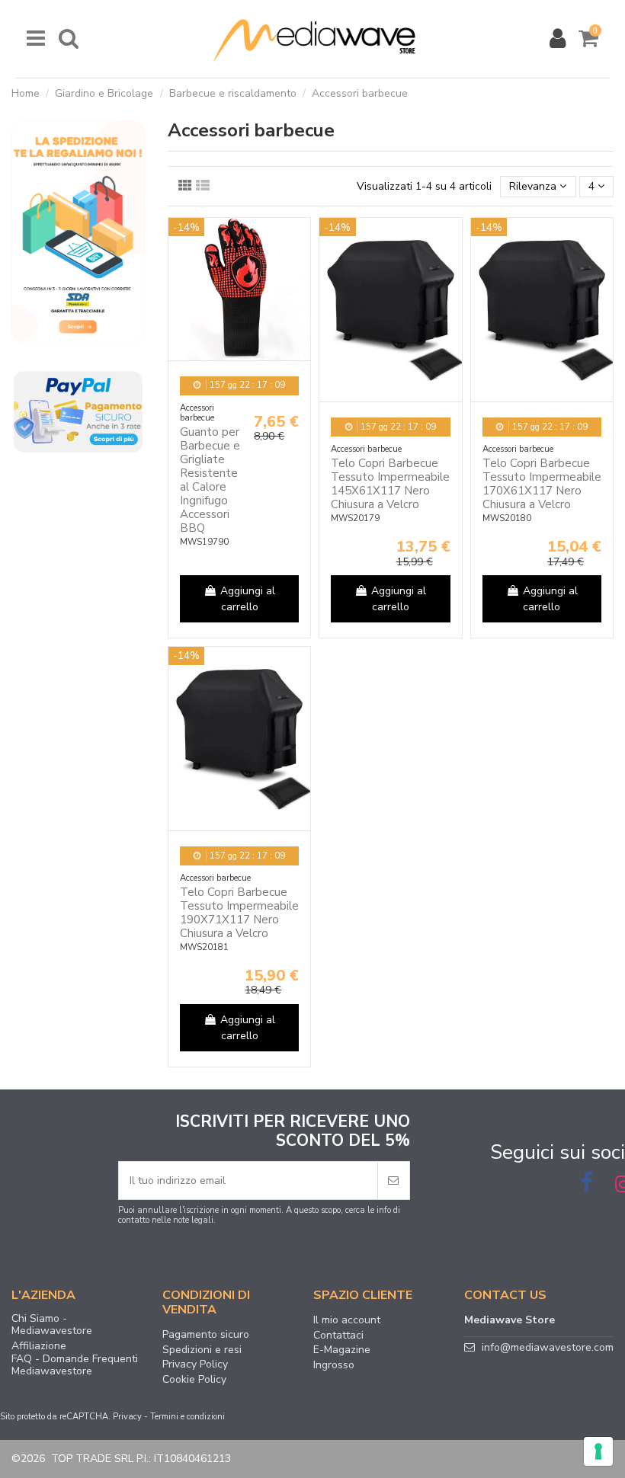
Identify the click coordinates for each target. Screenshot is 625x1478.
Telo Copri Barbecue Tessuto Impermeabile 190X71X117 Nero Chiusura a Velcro (239, 913)
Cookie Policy (194, 1380)
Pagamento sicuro (205, 1335)
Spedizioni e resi (202, 1350)
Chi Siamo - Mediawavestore (51, 1325)
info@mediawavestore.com (548, 1347)
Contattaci (338, 1335)
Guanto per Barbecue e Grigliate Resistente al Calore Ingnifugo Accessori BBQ (210, 480)
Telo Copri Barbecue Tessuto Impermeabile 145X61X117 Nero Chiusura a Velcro (390, 484)
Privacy (127, 1416)
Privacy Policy (195, 1364)
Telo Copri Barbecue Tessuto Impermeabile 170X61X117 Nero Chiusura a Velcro (541, 484)
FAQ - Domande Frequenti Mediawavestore (74, 1365)
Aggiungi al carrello (247, 599)
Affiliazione (38, 1346)
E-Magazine (341, 1350)
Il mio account (346, 1320)
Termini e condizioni (187, 1416)
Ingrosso (333, 1365)
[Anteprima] (298, 240)
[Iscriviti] (393, 1180)
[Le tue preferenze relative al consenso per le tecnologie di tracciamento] (598, 1451)
